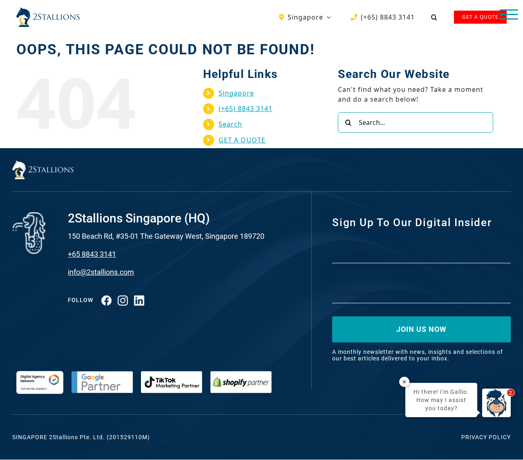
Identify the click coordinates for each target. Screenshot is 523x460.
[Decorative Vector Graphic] (48, 10)
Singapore (236, 93)
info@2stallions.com (101, 272)
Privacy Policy (486, 437)
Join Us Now (421, 329)
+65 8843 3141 (92, 254)
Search (230, 124)
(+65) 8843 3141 (246, 108)
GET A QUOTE (242, 140)
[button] (434, 17)
